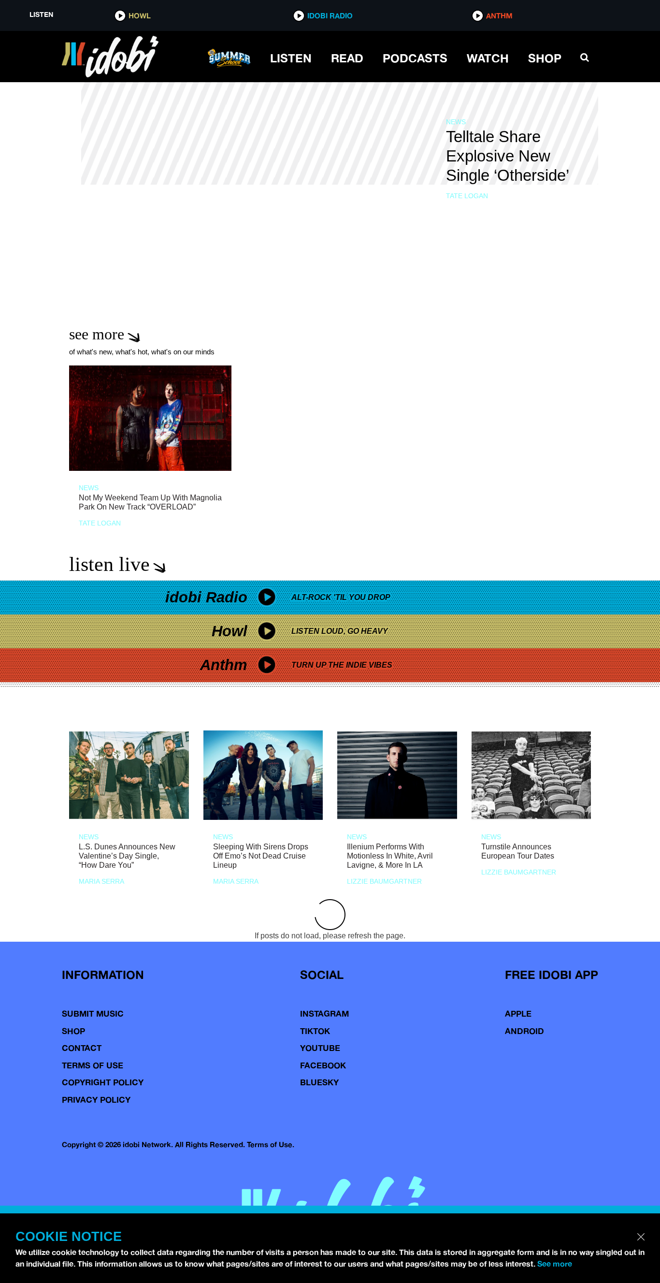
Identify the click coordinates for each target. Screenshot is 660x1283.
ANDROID (524, 1031)
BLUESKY (319, 1082)
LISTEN (291, 58)
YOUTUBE (320, 1048)
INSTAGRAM (324, 1013)
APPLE (518, 1013)
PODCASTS (415, 58)
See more (554, 1263)
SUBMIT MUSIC (93, 1013)
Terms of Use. (270, 1144)
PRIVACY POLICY (96, 1099)
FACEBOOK (323, 1065)
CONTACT (81, 1048)
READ (347, 58)
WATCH (488, 58)
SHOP (544, 58)
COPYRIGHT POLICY (102, 1082)
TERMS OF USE (92, 1065)
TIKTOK (315, 1031)
